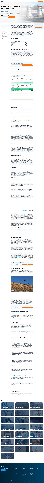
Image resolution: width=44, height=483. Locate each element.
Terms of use (15, 480)
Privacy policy (11, 480)
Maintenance (3, 33)
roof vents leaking (15, 377)
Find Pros (27, 264)
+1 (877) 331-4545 (24, 474)
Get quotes (38, 27)
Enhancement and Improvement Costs (5, 35)
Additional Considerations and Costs (5, 36)
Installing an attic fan (13, 323)
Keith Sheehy (25, 210)
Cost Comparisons (31, 473)
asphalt (16, 256)
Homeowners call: (24, 473)
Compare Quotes (27, 307)
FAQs (2, 38)
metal (19, 256)
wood (14, 256)
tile (17, 256)
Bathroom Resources (32, 475)
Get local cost (12, 17)
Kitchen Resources (32, 474)
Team (16, 473)
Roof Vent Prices (3, 27)
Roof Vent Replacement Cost (5, 32)
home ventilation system (14, 315)
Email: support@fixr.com (25, 475)
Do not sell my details (20, 480)
